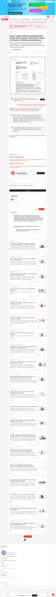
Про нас (2, 548)
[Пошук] (45, 17)
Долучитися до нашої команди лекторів (8, 552)
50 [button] (30, 539)
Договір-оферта (3, 582)
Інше (10, 404)
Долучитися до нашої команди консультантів (9, 556)
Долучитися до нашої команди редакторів (8, 554)
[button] (32, 540)
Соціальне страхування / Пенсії (15, 506)
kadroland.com (49, 586)
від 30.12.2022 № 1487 (23, 110)
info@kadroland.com (4, 572)
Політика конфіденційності (5, 583)
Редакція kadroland (17, 49)
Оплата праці (18, 241)
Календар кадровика (17, 359)
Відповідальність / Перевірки (21, 300)
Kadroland (16, 154)
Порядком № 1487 (20, 135)
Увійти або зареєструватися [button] (39, 26)
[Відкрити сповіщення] (51, 17)
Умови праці (18, 389)
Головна (8, 595)
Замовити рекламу (49, 1)
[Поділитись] (42, 311)
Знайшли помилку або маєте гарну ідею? (8, 560)
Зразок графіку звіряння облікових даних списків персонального (31, 104)
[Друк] (30, 52)
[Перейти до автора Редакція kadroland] (13, 173)
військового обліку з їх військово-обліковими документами (32, 105)
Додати (42, 99)
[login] (53, 17)
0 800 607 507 (8, 564)
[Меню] (2, 17)
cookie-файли (28, 595)
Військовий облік (12, 33)
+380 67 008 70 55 (4, 566)
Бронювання (18, 286)
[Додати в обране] (45, 370)
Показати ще (28, 536)
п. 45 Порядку (19, 108)
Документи (47, 595)
